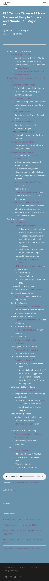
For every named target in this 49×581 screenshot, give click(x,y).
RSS (14, 490)
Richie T (9, 30)
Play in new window (19, 482)
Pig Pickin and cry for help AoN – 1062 (19, 525)
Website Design (35, 568)
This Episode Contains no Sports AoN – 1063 (22, 519)
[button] (44, 3)
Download (34, 482)
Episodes (17, 33)
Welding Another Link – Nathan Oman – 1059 (22, 548)
